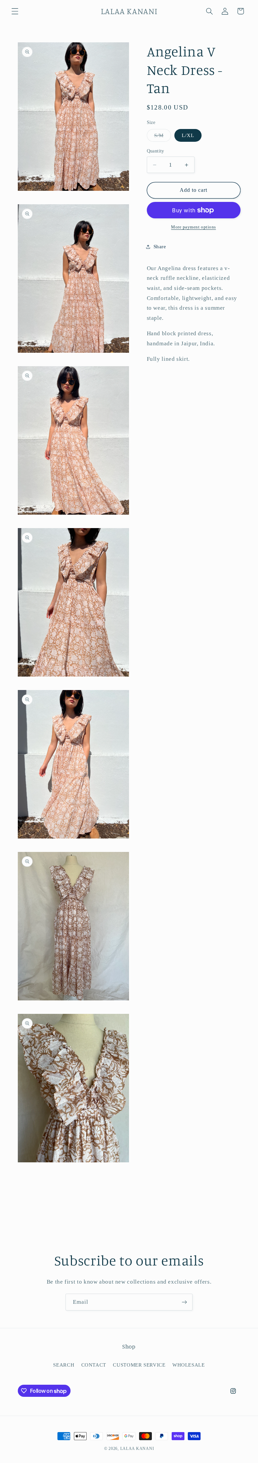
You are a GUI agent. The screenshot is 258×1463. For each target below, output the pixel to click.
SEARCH (63, 1365)
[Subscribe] (184, 1302)
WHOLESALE (188, 1365)
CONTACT (93, 1365)
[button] (15, 11)
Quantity (155, 151)
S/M (162, 137)
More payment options (193, 227)
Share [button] (160, 246)
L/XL (188, 135)
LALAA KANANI (137, 1449)
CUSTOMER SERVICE (139, 1365)
